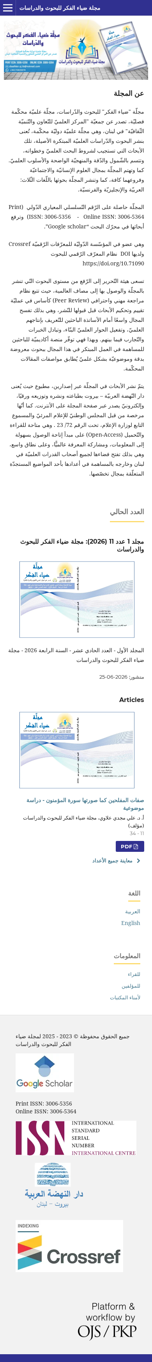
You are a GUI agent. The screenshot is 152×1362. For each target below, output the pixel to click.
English (130, 923)
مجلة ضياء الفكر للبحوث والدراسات (60, 7)
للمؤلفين (131, 985)
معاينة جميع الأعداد (112, 860)
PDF (127, 846)
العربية (132, 911)
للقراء (134, 974)
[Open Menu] (8, 8)
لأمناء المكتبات (125, 997)
